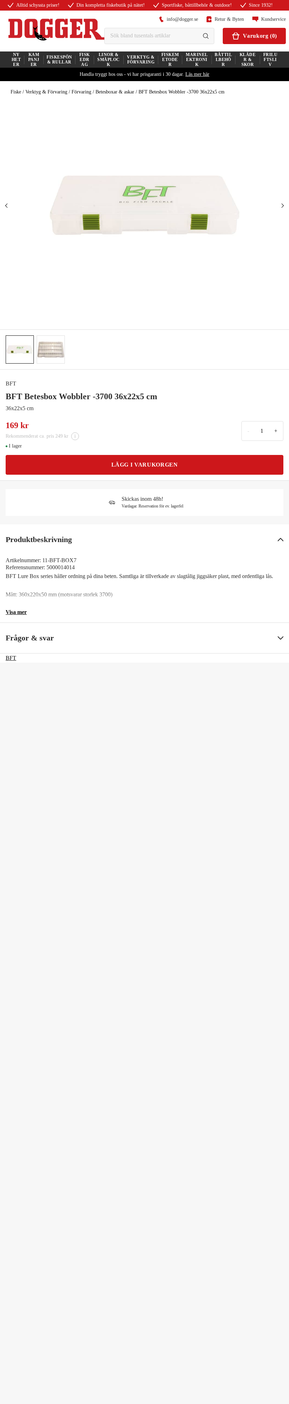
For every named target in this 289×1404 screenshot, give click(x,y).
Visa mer (16, 612)
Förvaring (81, 92)
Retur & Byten (229, 19)
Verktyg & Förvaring (46, 92)
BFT (11, 384)
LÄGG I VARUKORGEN (144, 465)
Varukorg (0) (260, 36)
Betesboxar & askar (115, 92)
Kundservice (273, 19)
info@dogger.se (182, 19)
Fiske (16, 92)
